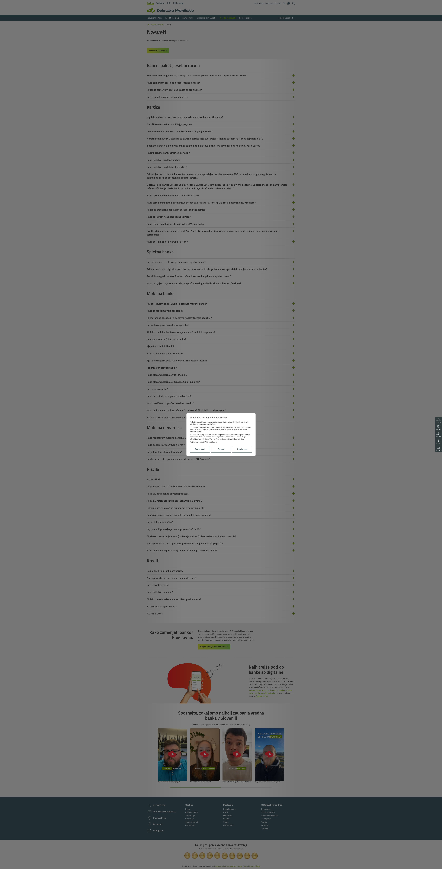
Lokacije (438, 422)
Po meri (221, 449)
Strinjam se (242, 449)
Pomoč (438, 436)
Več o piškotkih (211, 442)
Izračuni (438, 443)
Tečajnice (439, 450)
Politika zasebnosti (197, 442)
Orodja (438, 429)
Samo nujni (200, 449)
